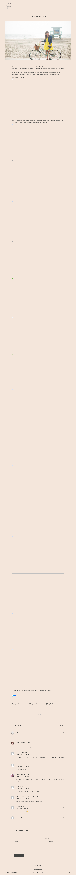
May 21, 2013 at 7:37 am (23, 798)
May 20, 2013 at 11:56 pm (23, 808)
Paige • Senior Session (49, 703)
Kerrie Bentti (22, 752)
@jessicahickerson (38, 869)
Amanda (20, 786)
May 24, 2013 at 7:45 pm (23, 744)
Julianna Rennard (24, 742)
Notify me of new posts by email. (38, 839)
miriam (19, 817)
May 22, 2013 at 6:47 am (23, 754)
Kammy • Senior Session (33, 703)
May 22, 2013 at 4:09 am (23, 766)
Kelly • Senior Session (15, 703)
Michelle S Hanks (24, 774)
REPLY (64, 732)
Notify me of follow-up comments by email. (22, 839)
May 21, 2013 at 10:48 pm (23, 776)
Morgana (20, 807)
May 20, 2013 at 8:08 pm (23, 818)
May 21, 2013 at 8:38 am (23, 788)
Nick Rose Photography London (29, 797)
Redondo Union (44, 66)
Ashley (19, 732)
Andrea (48, 74)
